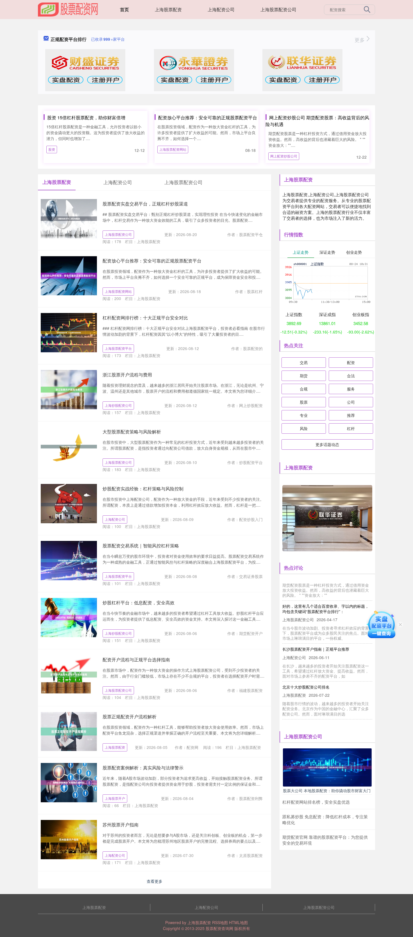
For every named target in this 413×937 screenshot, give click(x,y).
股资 (51, 149)
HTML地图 (238, 922)
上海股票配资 (168, 9)
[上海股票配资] (68, 9)
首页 (124, 9)
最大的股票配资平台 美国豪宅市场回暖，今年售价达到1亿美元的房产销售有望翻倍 (326, 717)
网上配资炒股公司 (283, 156)
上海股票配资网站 (172, 149)
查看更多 (154, 881)
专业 (304, 415)
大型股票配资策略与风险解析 (132, 431)
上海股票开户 (115, 798)
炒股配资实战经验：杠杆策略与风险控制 (143, 488)
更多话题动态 (327, 444)
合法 (351, 375)
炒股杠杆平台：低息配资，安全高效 (138, 602)
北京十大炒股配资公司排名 (306, 677)
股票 (304, 402)
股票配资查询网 (219, 928)
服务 (351, 389)
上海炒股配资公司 (118, 405)
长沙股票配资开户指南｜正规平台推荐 (315, 639)
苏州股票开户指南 (121, 824)
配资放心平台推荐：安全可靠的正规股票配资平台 (207, 117)
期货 (304, 375)
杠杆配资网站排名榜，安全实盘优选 (316, 802)
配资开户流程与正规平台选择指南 (136, 659)
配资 (351, 362)
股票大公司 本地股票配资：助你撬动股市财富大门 (327, 790)
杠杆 (351, 428)
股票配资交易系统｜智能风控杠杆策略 (141, 545)
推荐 (351, 415)
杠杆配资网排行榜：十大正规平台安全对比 (145, 317)
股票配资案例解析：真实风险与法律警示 (143, 767)
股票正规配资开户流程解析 (129, 716)
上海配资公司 (221, 9)
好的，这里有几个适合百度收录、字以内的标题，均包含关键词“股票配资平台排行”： (325, 598)
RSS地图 (220, 922)
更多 (360, 39)
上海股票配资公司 (278, 9)
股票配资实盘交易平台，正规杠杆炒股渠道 (145, 203)
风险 (304, 428)
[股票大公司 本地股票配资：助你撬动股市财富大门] (327, 767)
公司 (351, 402)
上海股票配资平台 (118, 348)
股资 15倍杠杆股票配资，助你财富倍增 (86, 117)
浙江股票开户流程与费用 (127, 374)
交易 (304, 362)
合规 (304, 389)
